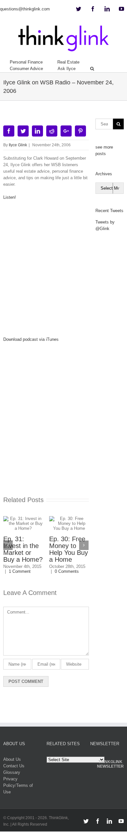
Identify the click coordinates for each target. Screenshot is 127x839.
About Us (12, 759)
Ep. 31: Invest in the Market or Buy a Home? (23, 549)
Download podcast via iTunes (31, 339)
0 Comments (67, 571)
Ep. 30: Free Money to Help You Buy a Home (68, 549)
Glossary (11, 772)
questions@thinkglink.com (25, 9)
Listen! (9, 197)
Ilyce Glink (18, 145)
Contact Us (13, 765)
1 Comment (20, 571)
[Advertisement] (63, 270)
